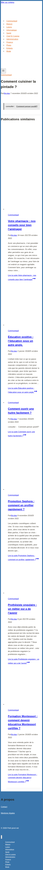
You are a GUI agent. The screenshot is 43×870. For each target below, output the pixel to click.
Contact (4, 807)
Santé (8, 33)
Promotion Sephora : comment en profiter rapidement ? (21, 505)
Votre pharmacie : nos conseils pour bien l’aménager (22, 225)
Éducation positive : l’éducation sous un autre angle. (20, 340)
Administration (12, 39)
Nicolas (7, 93)
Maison (9, 24)
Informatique (11, 30)
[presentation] (23, 167)
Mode (8, 51)
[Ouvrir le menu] (3, 70)
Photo (8, 45)
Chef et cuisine (12, 36)
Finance (9, 42)
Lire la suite (22, 778)
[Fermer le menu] (1, 837)
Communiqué (11, 21)
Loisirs (9, 27)
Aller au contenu (7, 2)
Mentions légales (8, 813)
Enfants (9, 48)
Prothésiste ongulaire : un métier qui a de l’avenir (22, 608)
